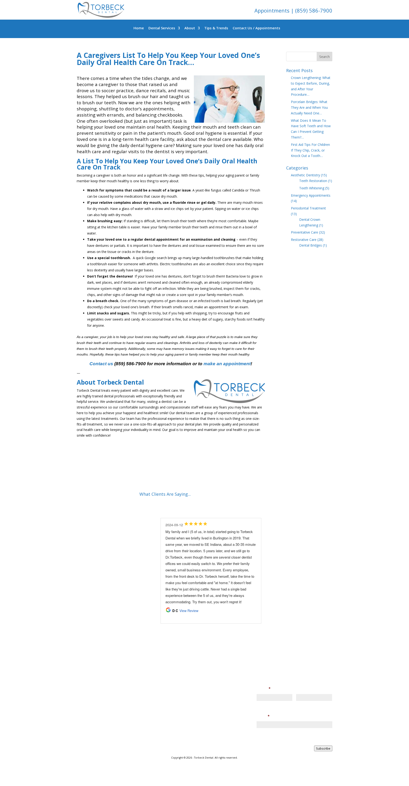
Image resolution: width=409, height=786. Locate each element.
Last (299, 704)
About (189, 28)
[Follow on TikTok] (119, 751)
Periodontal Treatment (308, 208)
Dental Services (161, 28)
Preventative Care (304, 232)
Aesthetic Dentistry (305, 175)
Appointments (272, 10)
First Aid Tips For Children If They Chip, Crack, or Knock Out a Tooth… (310, 150)
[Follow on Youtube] (138, 751)
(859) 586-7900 (313, 10)
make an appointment (227, 363)
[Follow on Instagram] (100, 751)
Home (138, 28)
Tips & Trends (216, 28)
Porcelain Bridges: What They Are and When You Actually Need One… (309, 107)
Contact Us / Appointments (256, 28)
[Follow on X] (129, 751)
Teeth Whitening (311, 188)
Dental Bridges (310, 245)
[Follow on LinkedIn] (110, 751)
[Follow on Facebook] (91, 751)
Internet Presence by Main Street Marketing (204, 763)
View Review (188, 610)
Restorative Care (303, 239)
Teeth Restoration (313, 180)
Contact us (101, 363)
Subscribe (323, 748)
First (260, 704)
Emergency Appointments (310, 195)
